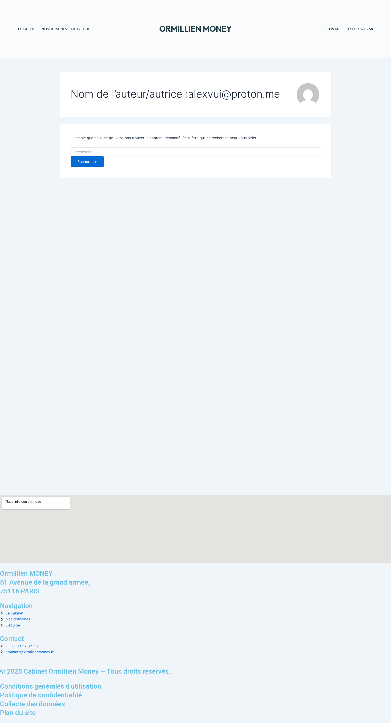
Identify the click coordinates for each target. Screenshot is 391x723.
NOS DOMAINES (54, 29)
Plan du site (18, 713)
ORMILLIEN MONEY (195, 29)
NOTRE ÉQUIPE (83, 29)
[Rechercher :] (195, 152)
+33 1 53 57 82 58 (360, 29)
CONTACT (335, 29)
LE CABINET (27, 29)
